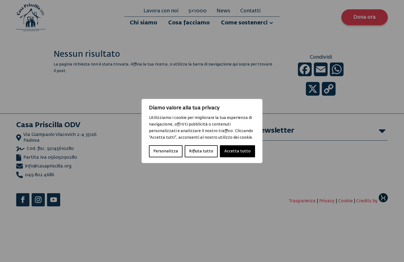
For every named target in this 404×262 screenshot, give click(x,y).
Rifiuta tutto (201, 151)
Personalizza (165, 151)
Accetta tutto (237, 151)
